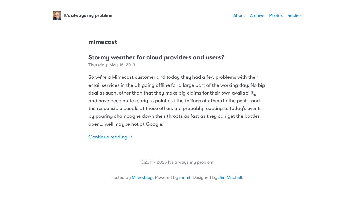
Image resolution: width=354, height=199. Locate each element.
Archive (257, 15)
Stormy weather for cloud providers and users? (156, 57)
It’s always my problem (88, 15)
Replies (294, 15)
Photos (276, 15)
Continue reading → (110, 137)
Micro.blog (142, 177)
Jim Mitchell (230, 177)
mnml (184, 177)
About (239, 15)
